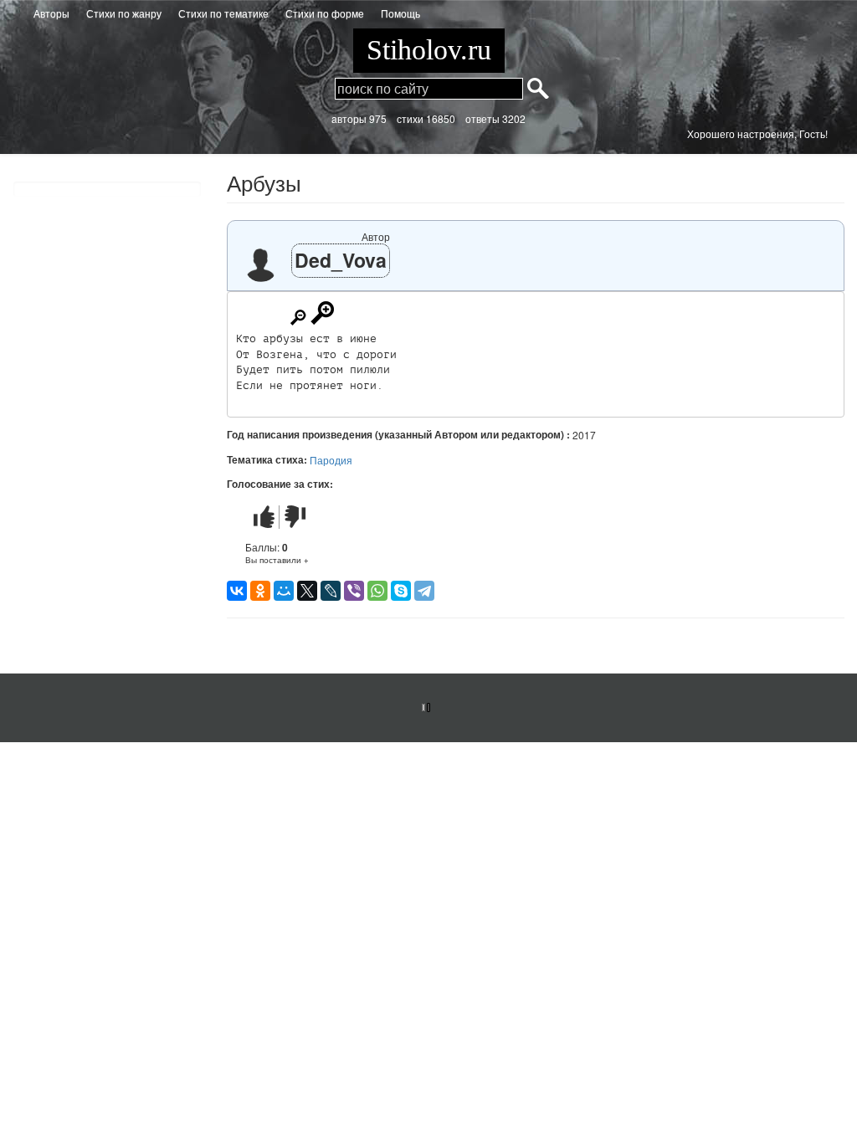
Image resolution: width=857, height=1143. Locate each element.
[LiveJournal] (331, 591)
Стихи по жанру (124, 13)
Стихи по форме (324, 13)
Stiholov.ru (429, 49)
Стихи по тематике (223, 13)
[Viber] (354, 591)
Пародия (331, 460)
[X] (307, 591)
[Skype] (401, 591)
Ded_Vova (341, 260)
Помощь (400, 13)
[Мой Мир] (284, 591)
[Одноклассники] (260, 591)
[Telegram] (424, 591)
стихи (410, 118)
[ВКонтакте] (237, 591)
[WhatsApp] (377, 591)
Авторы (51, 13)
